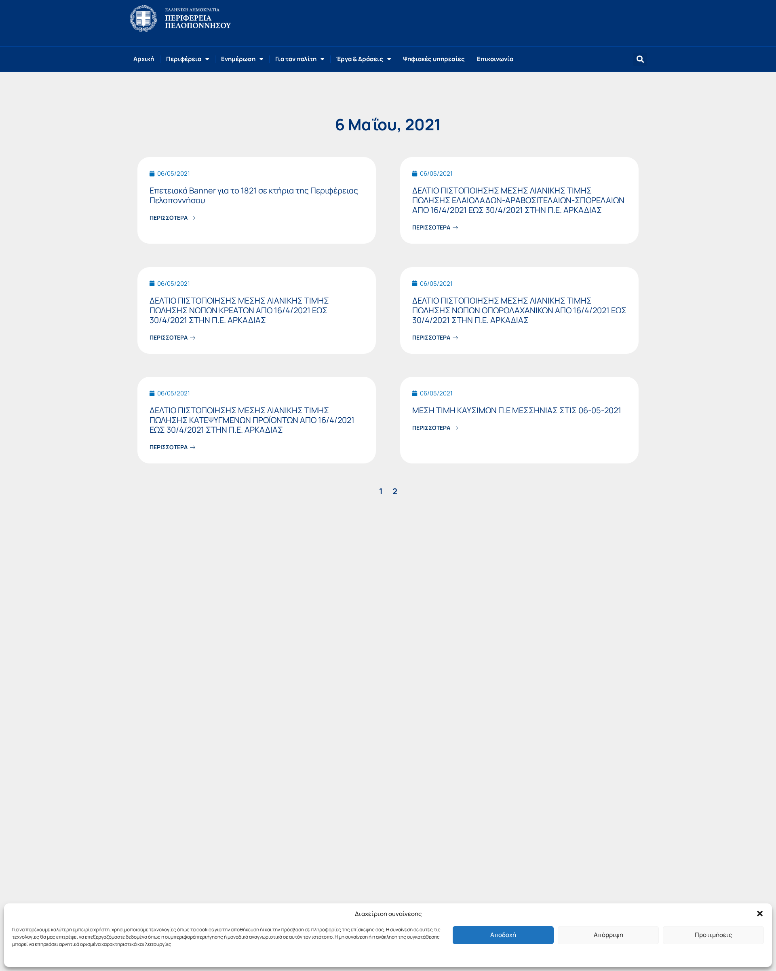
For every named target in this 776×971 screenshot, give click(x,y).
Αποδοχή (503, 935)
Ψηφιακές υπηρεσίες (434, 59)
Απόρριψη (608, 935)
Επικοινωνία (495, 59)
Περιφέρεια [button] (183, 59)
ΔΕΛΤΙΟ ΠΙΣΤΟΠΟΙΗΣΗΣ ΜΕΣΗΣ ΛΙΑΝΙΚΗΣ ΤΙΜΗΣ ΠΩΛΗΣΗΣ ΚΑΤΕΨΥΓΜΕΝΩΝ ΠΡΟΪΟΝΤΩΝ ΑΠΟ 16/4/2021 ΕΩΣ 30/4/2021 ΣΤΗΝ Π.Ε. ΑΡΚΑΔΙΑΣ (252, 420)
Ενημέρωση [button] (238, 59)
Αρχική (143, 59)
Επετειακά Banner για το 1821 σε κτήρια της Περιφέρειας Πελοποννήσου (254, 195)
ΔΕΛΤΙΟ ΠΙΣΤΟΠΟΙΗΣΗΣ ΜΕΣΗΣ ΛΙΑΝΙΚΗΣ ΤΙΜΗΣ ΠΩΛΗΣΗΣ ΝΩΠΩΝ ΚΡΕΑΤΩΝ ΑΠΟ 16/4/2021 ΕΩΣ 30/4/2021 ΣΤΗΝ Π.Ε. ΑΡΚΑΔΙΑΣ (239, 310)
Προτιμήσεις (713, 935)
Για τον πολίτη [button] (295, 59)
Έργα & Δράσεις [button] (359, 59)
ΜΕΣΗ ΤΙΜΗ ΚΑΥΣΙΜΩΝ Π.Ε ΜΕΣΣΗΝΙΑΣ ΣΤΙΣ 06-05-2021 (516, 410)
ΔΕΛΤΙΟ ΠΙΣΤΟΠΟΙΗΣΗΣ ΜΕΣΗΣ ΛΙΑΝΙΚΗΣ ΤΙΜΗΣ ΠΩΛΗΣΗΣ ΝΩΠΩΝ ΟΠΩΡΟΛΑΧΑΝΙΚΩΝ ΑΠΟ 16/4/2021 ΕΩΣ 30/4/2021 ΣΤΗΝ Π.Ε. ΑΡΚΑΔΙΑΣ (519, 310)
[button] (760, 913)
